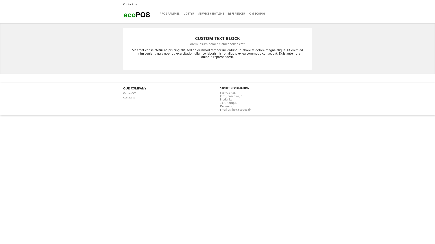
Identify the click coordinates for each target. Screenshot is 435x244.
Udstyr (189, 13)
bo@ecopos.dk (241, 109)
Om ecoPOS (257, 13)
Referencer (236, 13)
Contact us (130, 4)
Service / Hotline (211, 13)
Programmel (169, 13)
